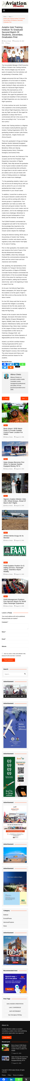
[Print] (11, 367)
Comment (5, 622)
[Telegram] (5, 367)
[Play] (5, 696)
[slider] (14, 696)
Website (4, 646)
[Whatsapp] (22, 364)
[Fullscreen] (24, 696)
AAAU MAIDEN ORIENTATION (15, 1003)
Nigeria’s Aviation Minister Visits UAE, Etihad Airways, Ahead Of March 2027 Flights (15, 501)
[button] (15, 691)
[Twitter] (11, 364)
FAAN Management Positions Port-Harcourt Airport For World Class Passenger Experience (15, 601)
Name (4, 632)
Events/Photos (7, 918)
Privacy (4, 1075)
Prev (6, 398)
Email (4, 639)
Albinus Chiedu (7, 41)
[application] (15, 691)
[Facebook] (5, 364)
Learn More (6, 1037)
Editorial (5, 914)
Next (23, 398)
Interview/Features (8, 922)
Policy (9, 1075)
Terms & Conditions (18, 1075)
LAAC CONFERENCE (15, 1007)
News (8, 43)
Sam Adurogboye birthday (15, 1015)
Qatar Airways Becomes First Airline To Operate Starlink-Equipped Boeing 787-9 (14, 464)
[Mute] (22, 696)
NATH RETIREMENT (15, 1011)
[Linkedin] (16, 364)
